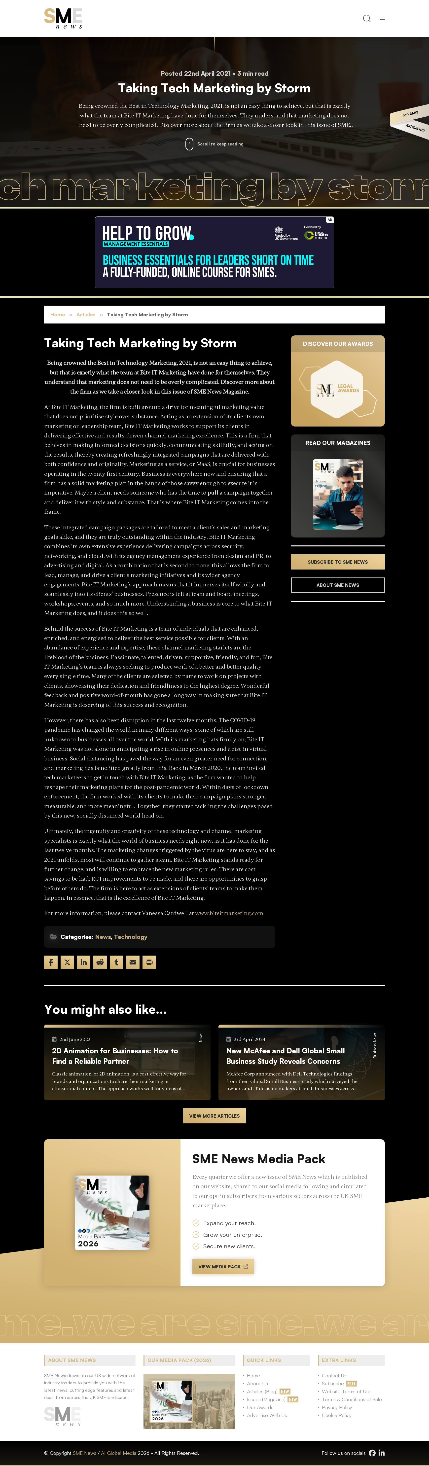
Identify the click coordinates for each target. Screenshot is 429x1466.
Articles (86, 314)
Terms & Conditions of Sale (352, 1399)
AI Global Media (118, 1453)
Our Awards (260, 1407)
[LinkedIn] (83, 962)
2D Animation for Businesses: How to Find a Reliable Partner (115, 1056)
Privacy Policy (337, 1407)
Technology (130, 936)
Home (57, 314)
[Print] (149, 962)
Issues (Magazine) (266, 1399)
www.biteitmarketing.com (229, 913)
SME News (84, 1453)
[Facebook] (51, 962)
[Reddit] (100, 962)
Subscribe (333, 1383)
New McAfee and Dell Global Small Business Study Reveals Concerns (285, 1056)
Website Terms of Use (346, 1391)
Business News (375, 1046)
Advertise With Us (267, 1415)
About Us (257, 1383)
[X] (67, 962)
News (103, 936)
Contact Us (334, 1375)
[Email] (133, 962)
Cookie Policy (337, 1415)
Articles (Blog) (262, 1391)
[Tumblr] (116, 962)
